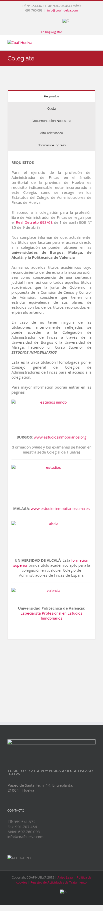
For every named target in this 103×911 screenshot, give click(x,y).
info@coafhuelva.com (62, 10)
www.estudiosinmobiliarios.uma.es (60, 508)
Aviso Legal (66, 877)
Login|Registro (51, 32)
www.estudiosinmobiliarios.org (60, 437)
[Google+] (53, 21)
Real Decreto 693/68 (34, 222)
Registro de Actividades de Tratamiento (58, 882)
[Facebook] (32, 21)
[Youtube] (43, 21)
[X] (66, 21)
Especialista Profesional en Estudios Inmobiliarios (51, 616)
